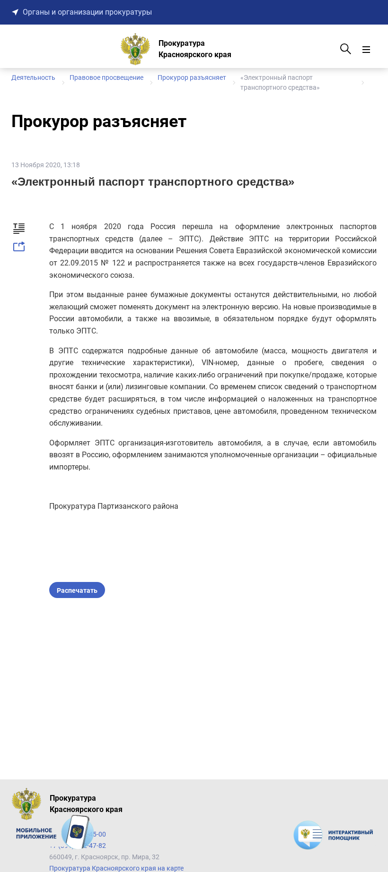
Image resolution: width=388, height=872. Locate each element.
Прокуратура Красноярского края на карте (116, 868)
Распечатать (77, 590)
